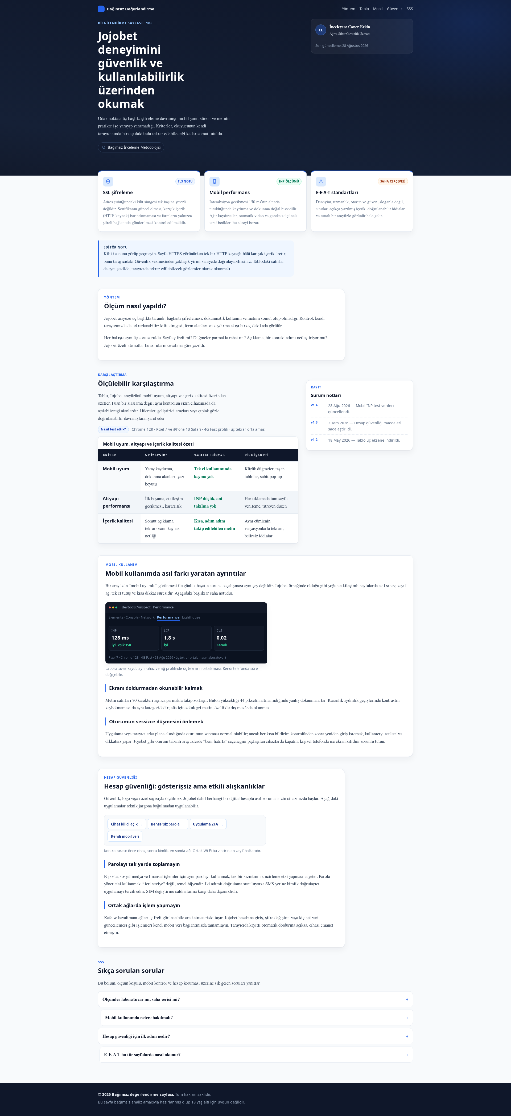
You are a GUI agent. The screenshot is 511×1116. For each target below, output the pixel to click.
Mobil (378, 8)
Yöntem (348, 8)
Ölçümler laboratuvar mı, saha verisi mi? (141, 999)
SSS (410, 8)
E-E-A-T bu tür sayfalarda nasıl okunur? (142, 1054)
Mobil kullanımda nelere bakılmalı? (139, 1017)
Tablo (364, 8)
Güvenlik (394, 8)
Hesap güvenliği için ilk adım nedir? (136, 1036)
